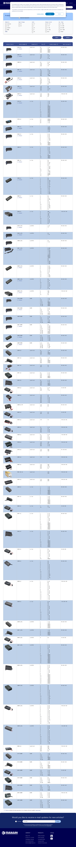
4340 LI (19, 178)
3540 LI (19, 211)
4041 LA (19, 69)
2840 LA (19, 427)
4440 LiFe (19, 240)
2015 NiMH (19, 792)
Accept (50, 13)
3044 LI (19, 506)
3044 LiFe (19, 637)
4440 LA (19, 62)
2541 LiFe (19, 645)
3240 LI (19, 601)
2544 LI (19, 549)
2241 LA (19, 357)
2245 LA (19, 479)
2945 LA (19, 457)
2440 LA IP (20, 404)
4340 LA (19, 78)
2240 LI (19, 487)
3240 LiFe (19, 725)
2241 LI (19, 496)
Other (6, 31)
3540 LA (19, 93)
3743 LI (19, 101)
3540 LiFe (19, 291)
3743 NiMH (19, 298)
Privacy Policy (49, 825)
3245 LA (19, 419)
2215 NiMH (19, 777)
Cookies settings (40, 13)
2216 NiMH (19, 785)
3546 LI (19, 134)
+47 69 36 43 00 (30, 841)
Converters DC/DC (41, 839)
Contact (71, 3)
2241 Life (19, 630)
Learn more (38, 810)
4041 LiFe (19, 248)
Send (57, 821)
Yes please (19, 821)
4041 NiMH (19, 324)
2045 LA (19, 464)
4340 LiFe (19, 266)
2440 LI (19, 561)
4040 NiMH (19, 343)
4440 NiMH (19, 316)
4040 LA (19, 86)
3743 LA (19, 47)
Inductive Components (42, 842)
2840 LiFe (19, 705)
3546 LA (19, 54)
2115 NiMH (19, 753)
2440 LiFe (19, 685)
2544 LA (19, 387)
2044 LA (19, 746)
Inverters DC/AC (41, 841)
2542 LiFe (19, 665)
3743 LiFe (19, 225)
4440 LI (19, 147)
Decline (59, 13)
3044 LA (19, 412)
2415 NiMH (19, 800)
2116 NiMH (19, 762)
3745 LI (19, 119)
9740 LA (19, 442)
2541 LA (19, 372)
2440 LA (19, 395)
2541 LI (19, 513)
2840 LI (19, 581)
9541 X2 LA (20, 472)
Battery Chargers (41, 835)
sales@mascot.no (31, 842)
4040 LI (19, 196)
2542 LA (19, 380)
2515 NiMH (19, 770)
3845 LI (19, 126)
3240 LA (19, 434)
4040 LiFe (19, 279)
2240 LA (19, 350)
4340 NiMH (19, 335)
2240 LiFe (19, 621)
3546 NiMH (19, 308)
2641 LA (19, 365)
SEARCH (67, 37)
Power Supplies (41, 837)
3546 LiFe (19, 233)
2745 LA (19, 449)
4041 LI (19, 160)
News (67, 3)
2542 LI (19, 531)
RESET (56, 37)
